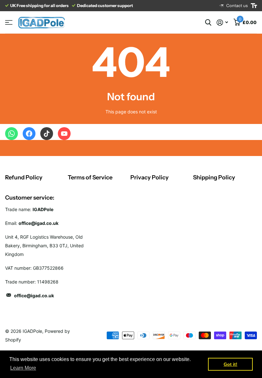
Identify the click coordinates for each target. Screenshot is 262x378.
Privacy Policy (149, 177)
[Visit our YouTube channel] (64, 133)
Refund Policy (23, 177)
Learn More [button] (23, 368)
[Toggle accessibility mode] (254, 6)
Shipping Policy (214, 177)
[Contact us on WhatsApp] (11, 133)
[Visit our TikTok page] (46, 133)
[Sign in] (222, 22)
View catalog (8, 22)
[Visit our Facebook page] (29, 133)
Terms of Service (90, 177)
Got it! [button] (230, 364)
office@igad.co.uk (34, 295)
